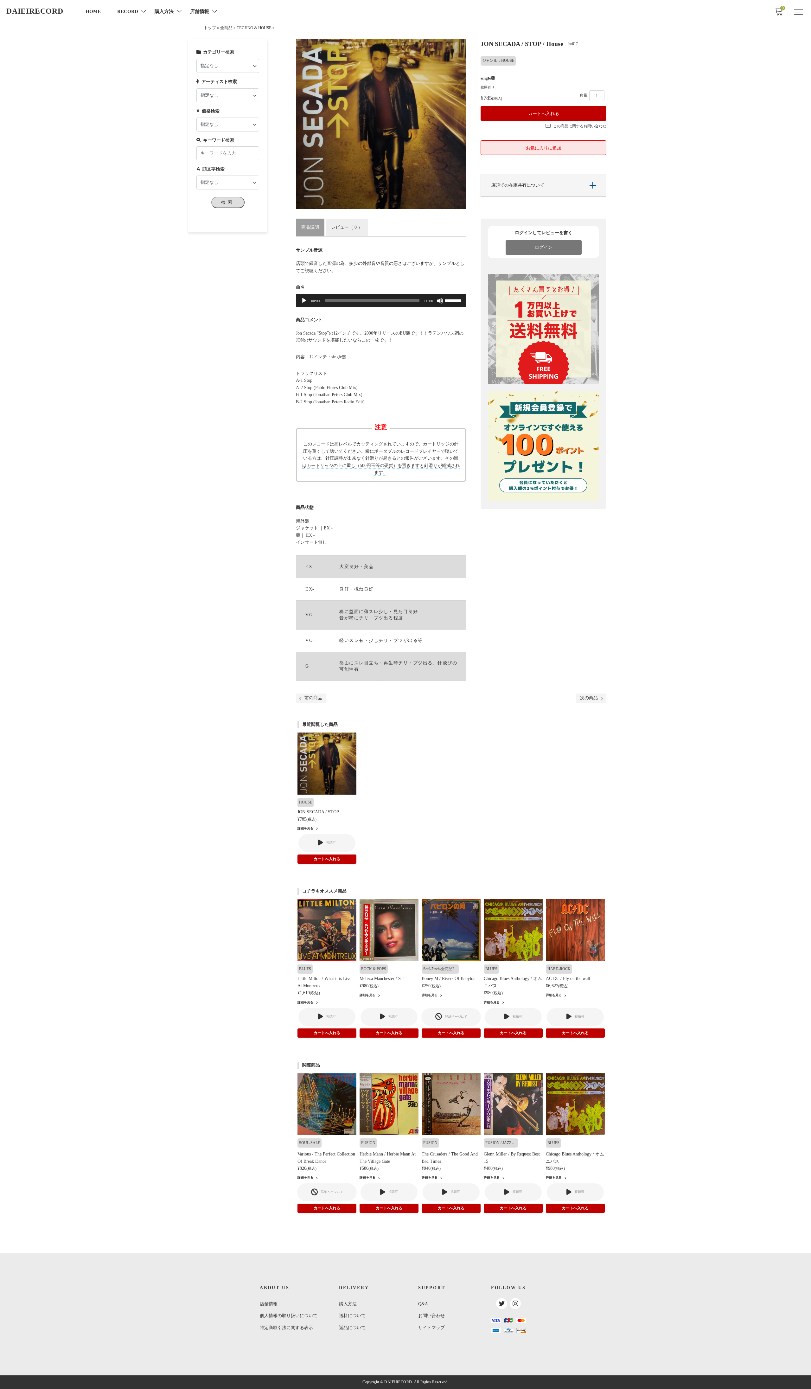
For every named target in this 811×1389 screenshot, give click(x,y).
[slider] (454, 300)
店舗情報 (269, 1304)
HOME (93, 11)
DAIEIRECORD (34, 11)
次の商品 (589, 697)
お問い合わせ (431, 1315)
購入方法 (348, 1304)
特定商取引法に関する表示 (286, 1327)
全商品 (226, 28)
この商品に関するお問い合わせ (579, 126)
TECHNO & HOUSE (254, 28)
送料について (352, 1315)
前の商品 (313, 697)
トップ (210, 28)
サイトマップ (431, 1327)
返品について (352, 1327)
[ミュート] (440, 301)
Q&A (423, 1304)
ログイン (543, 247)
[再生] (304, 301)
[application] (381, 300)
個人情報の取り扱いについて (288, 1315)
